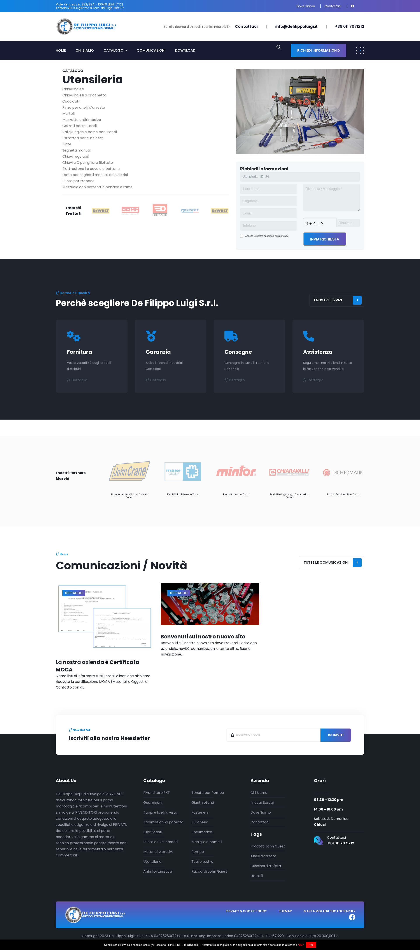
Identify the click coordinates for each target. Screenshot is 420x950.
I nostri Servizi (262, 802)
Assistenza (317, 352)
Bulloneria (199, 822)
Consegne (238, 352)
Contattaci (333, 6)
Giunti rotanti (202, 802)
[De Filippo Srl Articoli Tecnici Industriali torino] (86, 26)
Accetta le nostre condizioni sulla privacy (266, 236)
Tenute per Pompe (207, 792)
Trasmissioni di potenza (163, 822)
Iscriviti (335, 734)
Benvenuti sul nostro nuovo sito (203, 636)
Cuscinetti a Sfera (265, 865)
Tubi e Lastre (202, 861)
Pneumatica (201, 832)
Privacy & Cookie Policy (246, 911)
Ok (311, 945)
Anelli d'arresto (263, 856)
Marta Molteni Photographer (329, 911)
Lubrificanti (152, 832)
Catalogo (113, 50)
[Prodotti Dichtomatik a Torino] (343, 471)
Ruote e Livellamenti (160, 841)
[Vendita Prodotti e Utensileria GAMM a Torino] (130, 210)
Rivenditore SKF (156, 792)
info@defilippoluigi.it (296, 26)
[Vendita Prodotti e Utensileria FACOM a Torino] (160, 210)
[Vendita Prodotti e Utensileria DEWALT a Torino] (100, 210)
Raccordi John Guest (209, 871)
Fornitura (79, 352)
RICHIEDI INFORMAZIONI (317, 50)
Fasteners (200, 812)
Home (61, 50)
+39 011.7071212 (349, 26)
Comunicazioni (151, 50)
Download (185, 50)
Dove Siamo (306, 6)
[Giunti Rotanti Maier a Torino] (183, 471)
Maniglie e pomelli (206, 841)
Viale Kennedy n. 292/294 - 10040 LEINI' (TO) (89, 4)
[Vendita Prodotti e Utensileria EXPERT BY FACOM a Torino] (189, 210)
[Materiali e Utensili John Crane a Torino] (129, 471)
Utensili (256, 875)
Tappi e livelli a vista (160, 812)
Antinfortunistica (157, 871)
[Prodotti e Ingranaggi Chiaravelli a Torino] (289, 471)
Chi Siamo (84, 50)
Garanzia (158, 352)
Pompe (197, 851)
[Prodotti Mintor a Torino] (236, 471)
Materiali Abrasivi (158, 851)
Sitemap (285, 911)
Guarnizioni (152, 802)
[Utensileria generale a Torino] (300, 111)
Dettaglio (74, 593)
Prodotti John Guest (267, 846)
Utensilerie (152, 861)
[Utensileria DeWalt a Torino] (219, 210)
